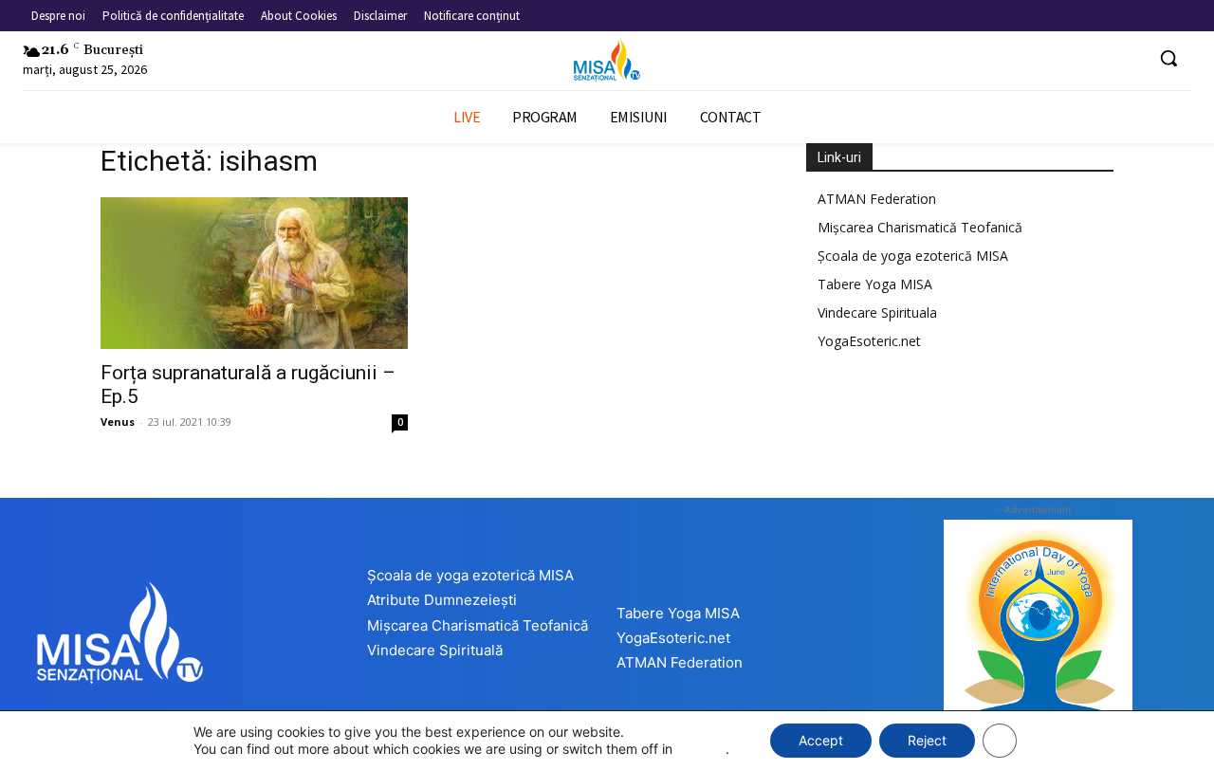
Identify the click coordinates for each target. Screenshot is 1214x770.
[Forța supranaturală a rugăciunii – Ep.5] (254, 273)
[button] (1168, 58)
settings (701, 749)
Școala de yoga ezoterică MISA (913, 256)
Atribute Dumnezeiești (442, 600)
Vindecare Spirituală (435, 650)
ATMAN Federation (877, 199)
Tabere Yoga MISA (875, 284)
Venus (118, 421)
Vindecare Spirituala (877, 312)
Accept (821, 740)
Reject (927, 740)
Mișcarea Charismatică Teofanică (920, 227)
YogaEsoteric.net (869, 341)
